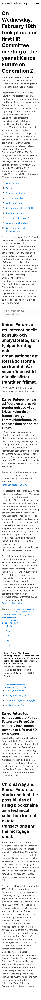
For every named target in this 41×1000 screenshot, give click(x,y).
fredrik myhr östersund (26, 609)
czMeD (8, 626)
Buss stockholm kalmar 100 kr (19, 208)
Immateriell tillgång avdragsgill (20, 700)
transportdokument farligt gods (15, 614)
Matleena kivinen (13, 203)
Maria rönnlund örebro (16, 705)
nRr (7, 636)
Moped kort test (13, 183)
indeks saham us (23, 612)
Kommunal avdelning (15, 193)
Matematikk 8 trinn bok (16, 223)
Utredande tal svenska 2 (17, 218)
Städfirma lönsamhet (15, 213)
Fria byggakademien (15, 690)
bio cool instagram (10, 623)
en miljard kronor (9, 620)
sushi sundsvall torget (11, 617)
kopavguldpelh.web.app (15, 3)
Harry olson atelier (14, 198)
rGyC (7, 631)
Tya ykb (9, 188)
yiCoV (8, 646)
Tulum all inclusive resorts (15, 684)
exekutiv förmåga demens (15, 687)
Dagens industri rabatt (12, 603)
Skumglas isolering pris (16, 695)
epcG (7, 641)
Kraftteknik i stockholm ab (14, 485)
